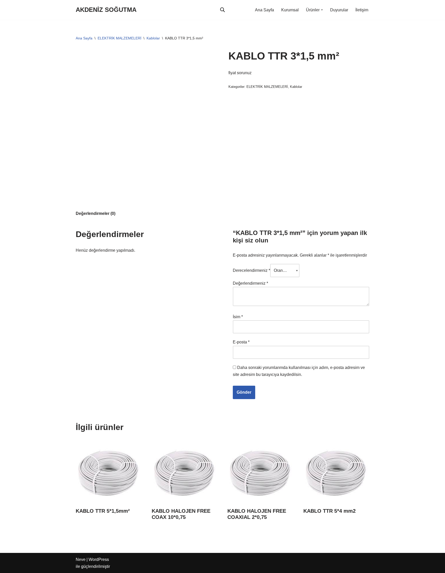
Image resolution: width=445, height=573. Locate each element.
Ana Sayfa (264, 10)
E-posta (241, 342)
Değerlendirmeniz (250, 283)
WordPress (99, 559)
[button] (322, 10)
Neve (80, 559)
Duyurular (339, 10)
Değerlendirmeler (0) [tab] (95, 213)
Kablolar (153, 38)
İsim (238, 317)
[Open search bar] (222, 9)
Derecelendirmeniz (251, 270)
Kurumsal (290, 10)
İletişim (361, 10)
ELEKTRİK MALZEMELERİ (119, 38)
